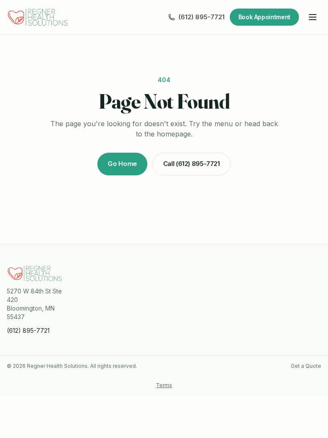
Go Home (122, 164)
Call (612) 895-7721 (191, 164)
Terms (164, 385)
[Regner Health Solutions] (38, 17)
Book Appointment (264, 17)
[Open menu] (312, 17)
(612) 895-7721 (202, 17)
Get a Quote (306, 366)
